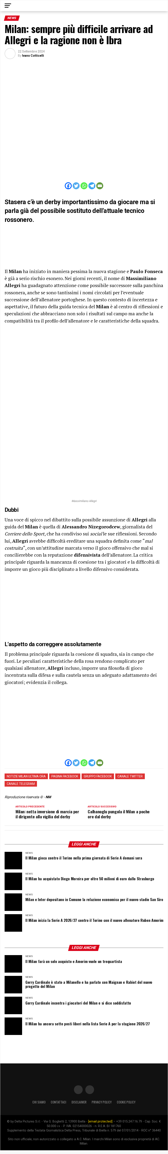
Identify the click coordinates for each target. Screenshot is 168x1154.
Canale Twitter (130, 776)
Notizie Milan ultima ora (26, 776)
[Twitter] (76, 185)
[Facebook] (68, 185)
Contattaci (58, 1102)
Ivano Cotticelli (33, 55)
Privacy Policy (102, 1102)
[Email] (99, 185)
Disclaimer (79, 1102)
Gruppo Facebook (98, 776)
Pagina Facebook (64, 776)
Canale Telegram (21, 784)
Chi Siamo (39, 1102)
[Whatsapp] (84, 185)
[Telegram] (91, 185)
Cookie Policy (126, 1102)
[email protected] (100, 1121)
